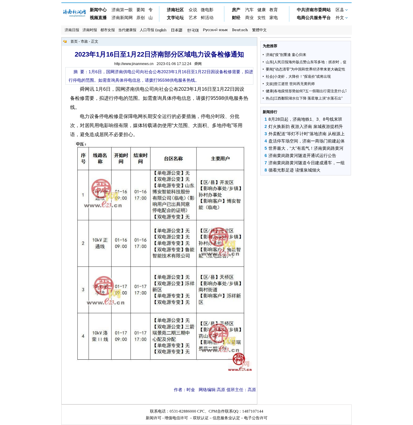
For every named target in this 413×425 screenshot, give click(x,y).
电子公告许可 (256, 418)
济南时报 (90, 30)
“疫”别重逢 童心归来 (290, 55)
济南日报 (72, 30)
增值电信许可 (176, 418)
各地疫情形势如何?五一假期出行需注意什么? (310, 91)
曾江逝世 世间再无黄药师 (294, 84)
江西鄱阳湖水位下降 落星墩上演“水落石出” (308, 98)
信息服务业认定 (226, 418)
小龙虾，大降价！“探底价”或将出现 (302, 76)
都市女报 (107, 30)
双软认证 (201, 418)
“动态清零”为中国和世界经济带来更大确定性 (309, 69)
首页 (74, 41)
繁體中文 (259, 30)
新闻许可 (153, 418)
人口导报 (147, 30)
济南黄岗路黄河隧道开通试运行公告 (302, 155)
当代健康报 (127, 30)
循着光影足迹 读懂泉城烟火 (294, 170)
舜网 (198, 64)
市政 (84, 41)
